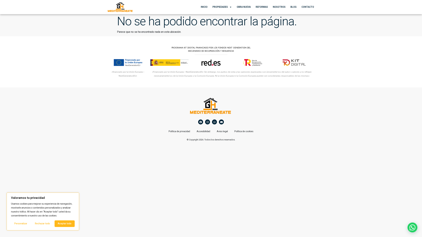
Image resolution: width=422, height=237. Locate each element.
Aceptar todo (64, 223)
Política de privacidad (179, 131)
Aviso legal (222, 131)
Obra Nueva (244, 7)
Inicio (204, 7)
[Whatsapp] (214, 121)
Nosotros (279, 7)
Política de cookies (243, 131)
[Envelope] (221, 121)
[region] (43, 211)
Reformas (262, 7)
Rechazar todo (42, 223)
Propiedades (220, 7)
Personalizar (20, 223)
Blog (293, 7)
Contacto (307, 7)
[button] (412, 227)
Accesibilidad (203, 131)
